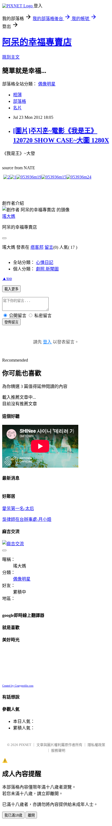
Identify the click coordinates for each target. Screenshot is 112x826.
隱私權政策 (96, 745)
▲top (7, 278)
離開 (31, 815)
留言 (49, 247)
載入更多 (11, 289)
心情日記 (44, 262)
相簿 (17, 95)
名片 (17, 108)
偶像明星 (46, 84)
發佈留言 (11, 322)
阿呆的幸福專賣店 (37, 42)
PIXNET (25, 745)
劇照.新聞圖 (47, 269)
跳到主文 (11, 57)
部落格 (19, 101)
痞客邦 (36, 247)
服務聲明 (58, 750)
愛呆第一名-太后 (18, 508)
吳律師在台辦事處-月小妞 (26, 519)
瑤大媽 (8, 216)
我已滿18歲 (13, 815)
